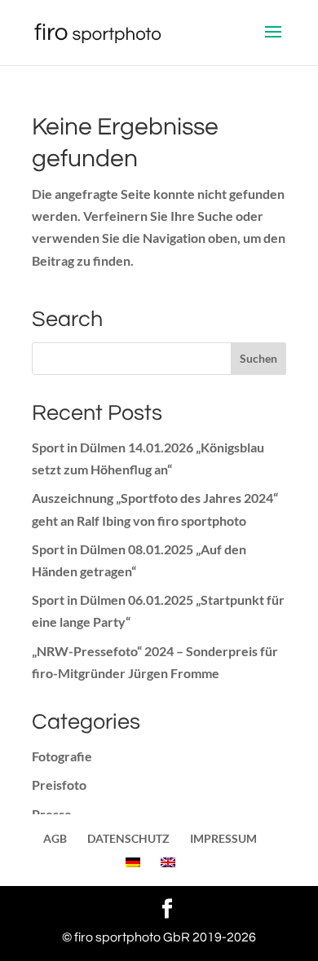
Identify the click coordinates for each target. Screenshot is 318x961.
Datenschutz (128, 838)
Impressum (223, 838)
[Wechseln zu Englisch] (168, 862)
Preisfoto (59, 784)
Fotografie (62, 756)
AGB (55, 838)
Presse (52, 814)
